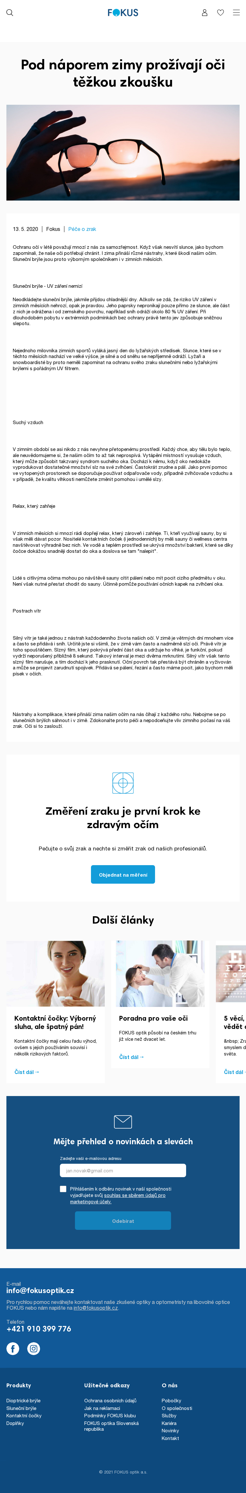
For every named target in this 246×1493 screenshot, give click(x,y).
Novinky (170, 1430)
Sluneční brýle (21, 1408)
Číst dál (24, 1072)
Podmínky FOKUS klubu (110, 1415)
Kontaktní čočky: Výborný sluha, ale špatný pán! (55, 1023)
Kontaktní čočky (24, 1415)
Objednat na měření (123, 875)
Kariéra (169, 1423)
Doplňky (15, 1423)
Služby (169, 1415)
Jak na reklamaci (102, 1408)
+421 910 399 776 (38, 1329)
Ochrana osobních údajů (110, 1400)
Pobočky (171, 1400)
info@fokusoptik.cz (40, 1291)
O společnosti (177, 1408)
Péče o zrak (82, 229)
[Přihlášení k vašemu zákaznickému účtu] (204, 12)
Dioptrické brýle (23, 1400)
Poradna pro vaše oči (153, 1019)
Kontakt (170, 1438)
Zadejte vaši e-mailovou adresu (90, 1158)
